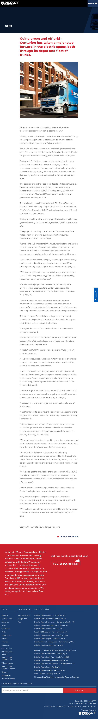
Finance (5, 642)
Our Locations (7, 648)
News (4, 625)
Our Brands (6, 629)
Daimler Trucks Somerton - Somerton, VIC (50, 619)
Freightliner (22, 619)
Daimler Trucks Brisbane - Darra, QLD (48, 645)
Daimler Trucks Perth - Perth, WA (47, 667)
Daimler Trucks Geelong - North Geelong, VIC (51, 625)
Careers (4, 672)
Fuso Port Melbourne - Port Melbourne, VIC (51, 632)
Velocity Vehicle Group (7, 653)
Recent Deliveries (8, 679)
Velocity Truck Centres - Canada (8, 667)
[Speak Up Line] (66, 563)
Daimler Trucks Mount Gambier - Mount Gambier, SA (54, 664)
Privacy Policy (49, 706)
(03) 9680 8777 (89, 701)
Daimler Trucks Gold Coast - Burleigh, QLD (50, 654)
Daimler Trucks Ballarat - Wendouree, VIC (50, 670)
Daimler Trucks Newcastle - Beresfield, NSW (51, 635)
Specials (5, 615)
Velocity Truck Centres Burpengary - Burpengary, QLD (55, 650)
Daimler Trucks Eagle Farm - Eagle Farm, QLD (51, 657)
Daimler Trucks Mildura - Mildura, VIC (48, 629)
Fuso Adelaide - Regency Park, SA (47, 674)
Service (4, 639)
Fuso (20, 622)
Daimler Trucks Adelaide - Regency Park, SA (51, 660)
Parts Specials (7, 635)
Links (4, 609)
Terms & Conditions (65, 706)
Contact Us (6, 645)
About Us (5, 622)
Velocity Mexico (7, 663)
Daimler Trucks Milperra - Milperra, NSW (49, 639)
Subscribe (80, 690)
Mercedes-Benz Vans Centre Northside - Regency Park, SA (56, 677)
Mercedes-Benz (24, 615)
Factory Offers (7, 619)
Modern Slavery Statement (85, 706)
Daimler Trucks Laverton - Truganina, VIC (50, 615)
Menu (91, 3)
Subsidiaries (6, 675)
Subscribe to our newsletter (17, 684)
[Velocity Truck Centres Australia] (9, 2)
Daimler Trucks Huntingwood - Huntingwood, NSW (54, 642)
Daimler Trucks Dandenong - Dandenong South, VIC (54, 622)
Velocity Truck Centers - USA (7, 659)
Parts (4, 632)
